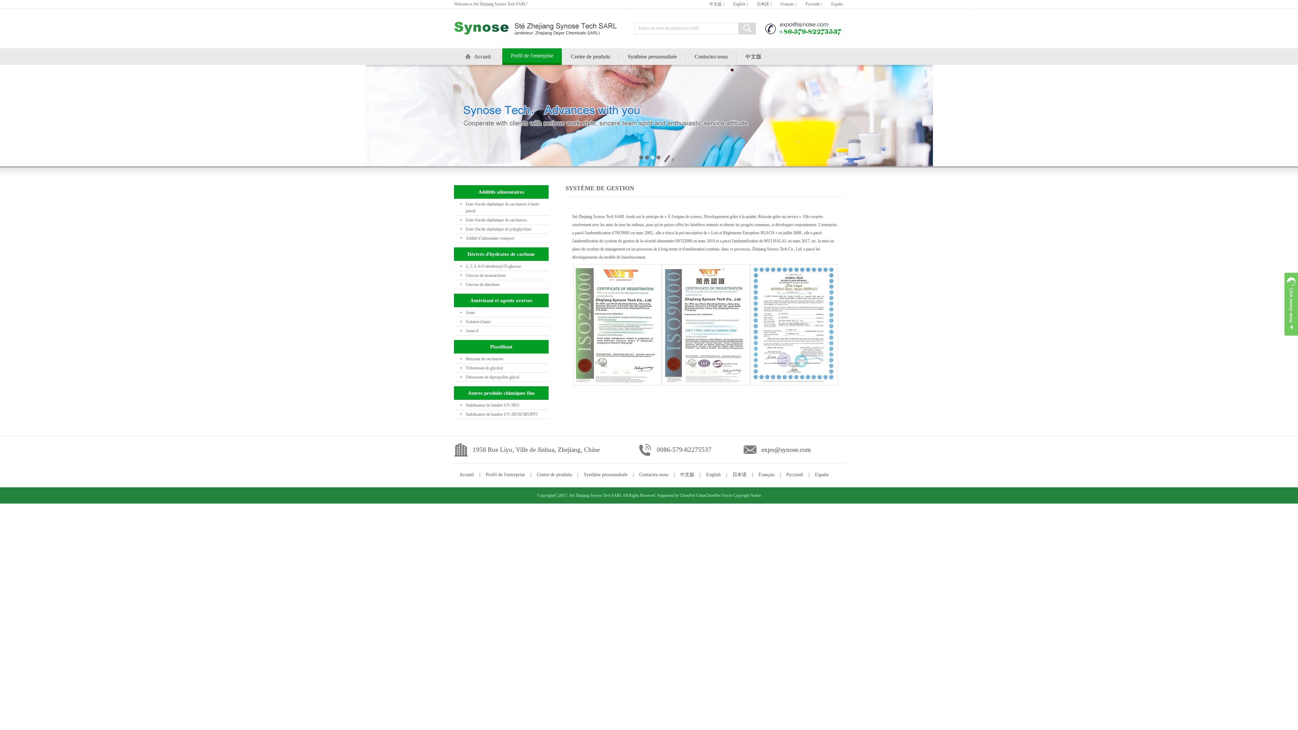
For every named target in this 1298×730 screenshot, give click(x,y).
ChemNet (687, 495)
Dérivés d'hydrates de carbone (501, 254)
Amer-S (472, 330)
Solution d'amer (478, 321)
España (837, 4)
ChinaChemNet (708, 495)
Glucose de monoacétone (486, 275)
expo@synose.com (786, 449)
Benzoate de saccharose (484, 359)
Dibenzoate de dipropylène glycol (492, 377)
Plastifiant (501, 346)
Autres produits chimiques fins (501, 393)
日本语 (739, 474)
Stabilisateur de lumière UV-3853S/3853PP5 (501, 414)
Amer (470, 312)
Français (787, 4)
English (739, 4)
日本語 (763, 4)
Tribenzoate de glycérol (484, 368)
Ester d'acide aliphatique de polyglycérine (498, 229)
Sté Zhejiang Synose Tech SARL (595, 495)
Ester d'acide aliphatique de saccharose (496, 220)
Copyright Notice (747, 495)
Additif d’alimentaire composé (490, 238)
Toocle (727, 495)
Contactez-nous (711, 56)
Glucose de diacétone (483, 284)
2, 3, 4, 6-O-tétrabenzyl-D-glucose (493, 266)
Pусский (812, 4)
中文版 (716, 4)
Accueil (482, 56)
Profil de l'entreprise (532, 55)
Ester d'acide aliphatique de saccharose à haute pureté (502, 207)
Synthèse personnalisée (652, 56)
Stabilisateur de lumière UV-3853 (492, 405)
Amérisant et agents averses (501, 300)
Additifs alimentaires (501, 192)
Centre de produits (590, 56)
